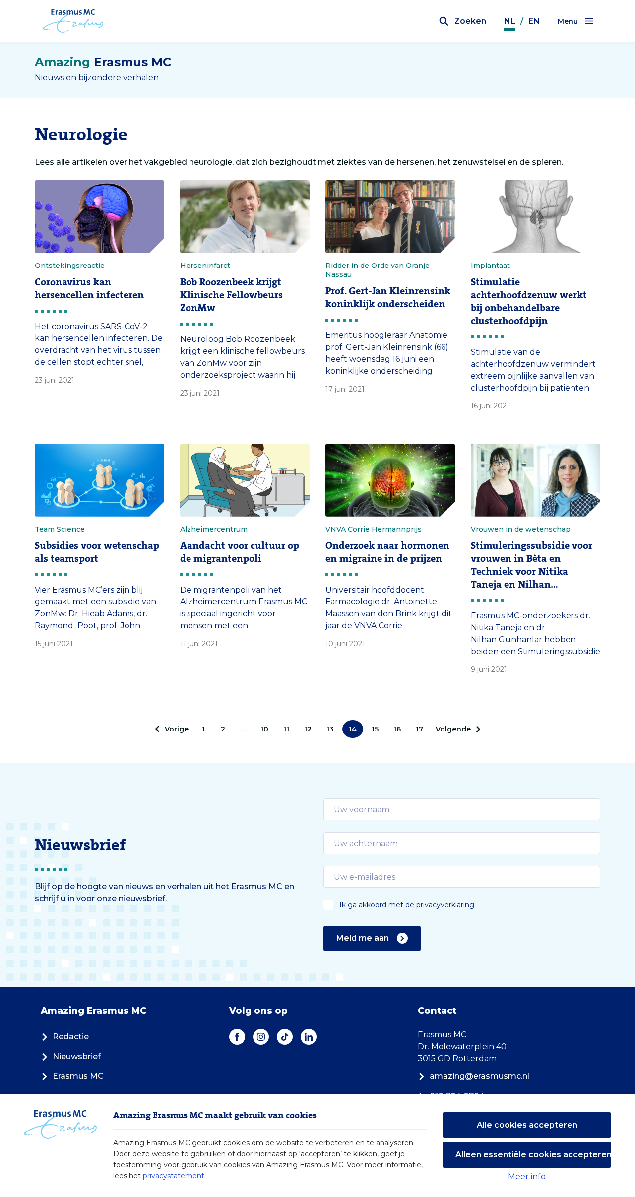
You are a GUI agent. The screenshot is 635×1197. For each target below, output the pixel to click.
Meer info (527, 1176)
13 (330, 729)
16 (397, 729)
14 (353, 729)
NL (509, 21)
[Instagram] (261, 1037)
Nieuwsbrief (77, 1056)
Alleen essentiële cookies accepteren (533, 1154)
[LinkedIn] (309, 1037)
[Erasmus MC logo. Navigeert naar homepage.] (73, 21)
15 (375, 729)
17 (419, 729)
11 (286, 729)
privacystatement (173, 1175)
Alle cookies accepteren (527, 1125)
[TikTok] (285, 1037)
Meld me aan (362, 938)
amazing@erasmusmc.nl (479, 1076)
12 (308, 729)
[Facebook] (237, 1037)
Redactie (71, 1036)
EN (534, 21)
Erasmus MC (78, 1076)
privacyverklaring (445, 904)
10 (264, 729)
